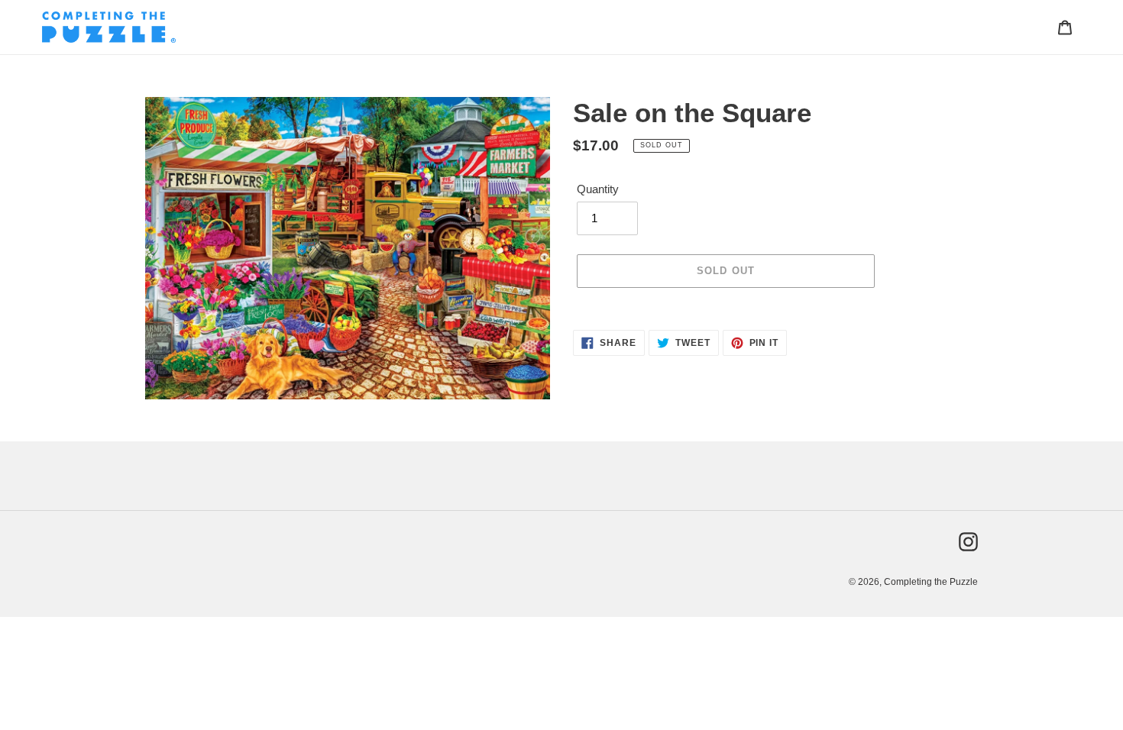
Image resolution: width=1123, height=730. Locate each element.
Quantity (598, 188)
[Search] (1044, 26)
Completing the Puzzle (931, 582)
